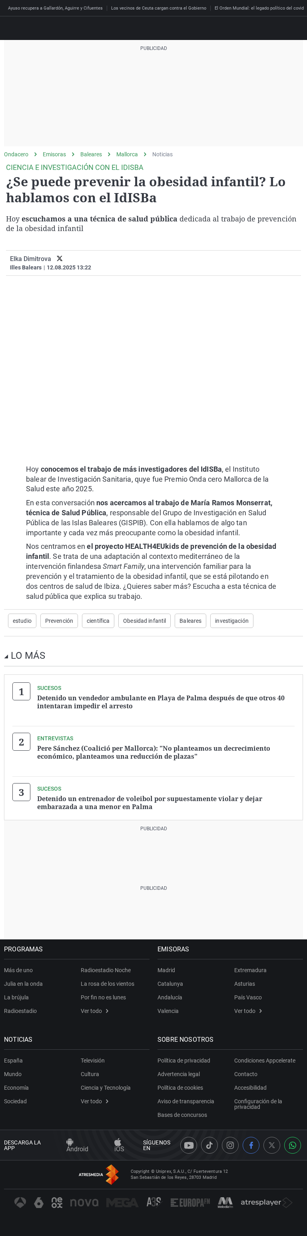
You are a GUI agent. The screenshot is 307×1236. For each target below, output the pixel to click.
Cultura (90, 1074)
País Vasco (248, 997)
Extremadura (250, 970)
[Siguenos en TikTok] (209, 1145)
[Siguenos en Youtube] (188, 1145)
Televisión (93, 1060)
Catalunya (170, 984)
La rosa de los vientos (107, 984)
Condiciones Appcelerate (264, 1060)
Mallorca (127, 154)
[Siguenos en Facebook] (251, 1145)
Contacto (245, 1074)
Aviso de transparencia (185, 1101)
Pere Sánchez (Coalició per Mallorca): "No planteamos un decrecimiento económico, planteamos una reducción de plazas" (153, 752)
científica (98, 621)
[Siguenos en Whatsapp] (292, 1145)
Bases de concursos (182, 1115)
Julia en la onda (23, 984)
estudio (22, 621)
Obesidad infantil (144, 621)
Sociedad (15, 1101)
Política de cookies (180, 1087)
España (13, 1060)
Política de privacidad (183, 1060)
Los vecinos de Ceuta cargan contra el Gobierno (158, 8)
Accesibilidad (250, 1087)
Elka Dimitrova (30, 259)
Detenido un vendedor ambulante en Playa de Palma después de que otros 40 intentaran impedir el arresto (161, 702)
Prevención (59, 621)
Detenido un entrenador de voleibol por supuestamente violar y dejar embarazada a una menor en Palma (149, 802)
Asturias (244, 984)
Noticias (162, 154)
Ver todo (91, 1011)
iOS (119, 1149)
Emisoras (54, 154)
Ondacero (16, 154)
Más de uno (18, 970)
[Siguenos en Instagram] (230, 1145)
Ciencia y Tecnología (106, 1087)
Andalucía (169, 997)
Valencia (168, 1011)
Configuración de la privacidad (258, 1104)
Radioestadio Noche (106, 970)
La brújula (16, 997)
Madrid (166, 970)
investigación (232, 621)
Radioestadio (20, 1011)
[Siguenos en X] (271, 1145)
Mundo (13, 1074)
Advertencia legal (178, 1074)
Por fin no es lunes (103, 997)
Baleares (91, 154)
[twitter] (60, 259)
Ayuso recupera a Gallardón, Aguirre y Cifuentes (55, 8)
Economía (16, 1087)
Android (77, 1149)
